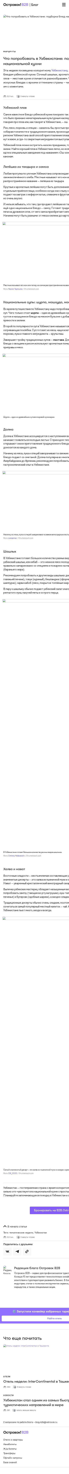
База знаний (10, 1462)
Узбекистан (40, 1232)
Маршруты (9, 51)
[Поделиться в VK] (7, 1251)
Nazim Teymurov (15, 289)
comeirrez (12, 538)
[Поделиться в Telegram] (17, 1251)
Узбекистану (59, 70)
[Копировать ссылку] (27, 1251)
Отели (7, 1376)
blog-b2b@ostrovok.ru (46, 1422)
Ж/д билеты (10, 1448)
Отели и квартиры (13, 1439)
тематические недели (21, 1232)
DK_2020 (12, 1173)
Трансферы (9, 1453)
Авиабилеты (10, 1444)
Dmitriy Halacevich (16, 856)
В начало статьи (17, 1226)
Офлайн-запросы (12, 1457)
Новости (8, 1395)
